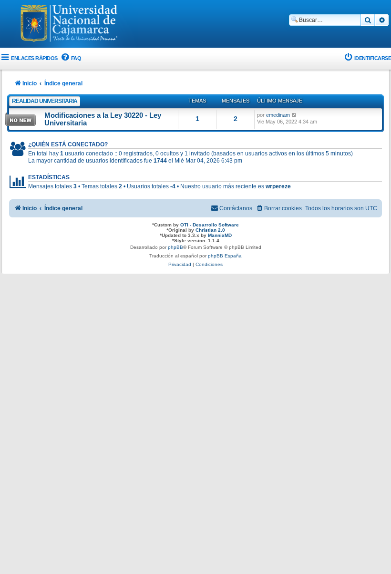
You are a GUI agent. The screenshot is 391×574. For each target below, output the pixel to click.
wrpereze (278, 186)
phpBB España (225, 255)
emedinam (278, 115)
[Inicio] (69, 24)
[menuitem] (71, 58)
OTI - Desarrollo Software (209, 224)
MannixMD (220, 235)
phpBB (175, 247)
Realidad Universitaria (44, 101)
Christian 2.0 (210, 230)
